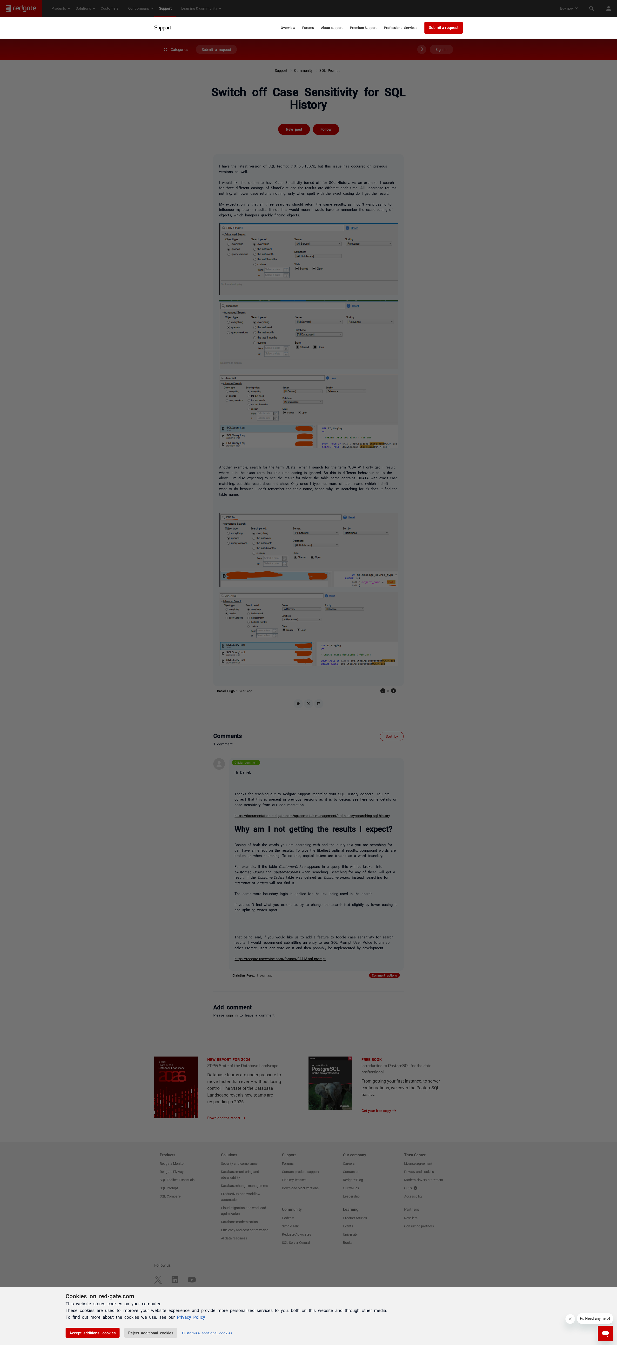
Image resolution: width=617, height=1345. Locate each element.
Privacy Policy (191, 1317)
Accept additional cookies (92, 1333)
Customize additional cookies (207, 1333)
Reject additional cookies (150, 1333)
